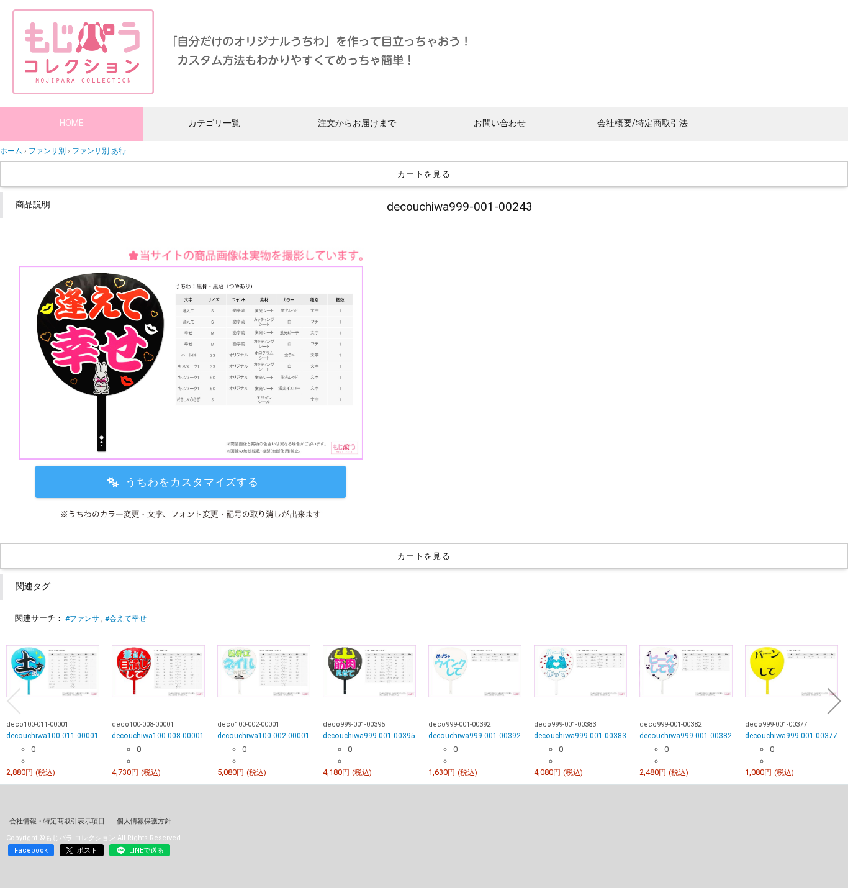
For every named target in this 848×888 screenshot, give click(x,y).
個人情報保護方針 (144, 821)
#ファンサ (82, 618)
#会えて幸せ (126, 618)
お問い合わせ (500, 123)
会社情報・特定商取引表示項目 (58, 821)
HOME (72, 123)
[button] (13, 701)
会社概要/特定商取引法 (642, 123)
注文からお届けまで (357, 123)
